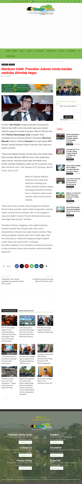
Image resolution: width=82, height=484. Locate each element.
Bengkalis (69, 144)
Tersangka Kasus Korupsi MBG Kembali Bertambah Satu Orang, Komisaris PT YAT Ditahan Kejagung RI (45, 358)
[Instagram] (47, 1)
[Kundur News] (41, 10)
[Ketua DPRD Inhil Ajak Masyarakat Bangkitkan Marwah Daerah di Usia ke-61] (60, 209)
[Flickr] (40, 1)
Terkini (59, 129)
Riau (21, 51)
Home (8, 51)
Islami (61, 51)
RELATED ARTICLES (9, 311)
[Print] (41, 266)
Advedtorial (70, 159)
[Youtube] (79, 1)
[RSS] (57, 1)
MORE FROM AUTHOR (26, 311)
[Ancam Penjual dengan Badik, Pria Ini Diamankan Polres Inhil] (45, 371)
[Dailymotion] (33, 1)
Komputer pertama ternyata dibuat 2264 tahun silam (43, 280)
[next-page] (6, 398)
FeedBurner (73, 120)
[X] (71, 1)
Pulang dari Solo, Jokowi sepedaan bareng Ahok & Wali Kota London (12, 281)
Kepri (14, 51)
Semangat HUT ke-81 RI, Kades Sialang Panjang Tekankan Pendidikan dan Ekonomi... (72, 153)
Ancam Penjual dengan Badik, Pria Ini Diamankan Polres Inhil (44, 381)
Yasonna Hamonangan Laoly (18, 135)
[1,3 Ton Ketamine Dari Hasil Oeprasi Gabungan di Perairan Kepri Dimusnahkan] (9, 349)
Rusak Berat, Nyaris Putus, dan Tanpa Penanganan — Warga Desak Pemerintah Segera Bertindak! (8, 383)
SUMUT (29, 51)
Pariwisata (10, 56)
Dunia (21, 325)
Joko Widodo (14, 125)
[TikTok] (64, 1)
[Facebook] (36, 1)
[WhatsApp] (31, 266)
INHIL (3, 376)
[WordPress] (75, 1)
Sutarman (29, 141)
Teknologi (51, 51)
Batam (4, 354)
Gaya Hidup (71, 51)
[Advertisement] (41, 32)
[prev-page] (2, 398)
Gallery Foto (70, 201)
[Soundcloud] (61, 1)
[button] (79, 51)
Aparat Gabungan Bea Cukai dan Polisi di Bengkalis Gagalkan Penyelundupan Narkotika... (72, 138)
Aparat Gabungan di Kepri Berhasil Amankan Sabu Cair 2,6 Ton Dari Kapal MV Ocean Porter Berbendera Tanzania (26, 332)
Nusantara (39, 51)
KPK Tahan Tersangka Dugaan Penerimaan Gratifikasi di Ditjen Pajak (45, 330)
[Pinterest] (54, 1)
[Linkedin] (50, 1)
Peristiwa (18, 61)
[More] (46, 266)
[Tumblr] (68, 1)
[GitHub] (43, 1)
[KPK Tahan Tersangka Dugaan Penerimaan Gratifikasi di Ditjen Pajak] (45, 320)
